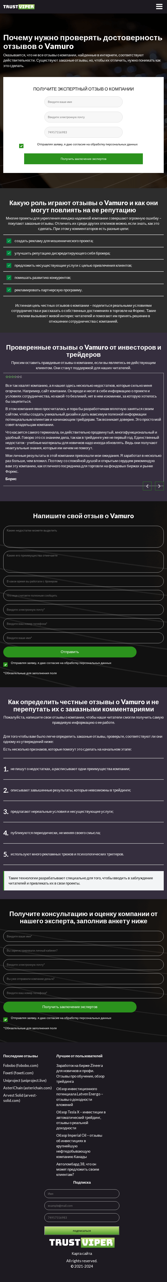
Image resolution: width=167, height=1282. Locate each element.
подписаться (82, 1230)
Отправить (70, 651)
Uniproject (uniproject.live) (25, 1080)
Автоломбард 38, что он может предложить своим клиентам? (77, 1169)
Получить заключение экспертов (83, 159)
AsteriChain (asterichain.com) (27, 1088)
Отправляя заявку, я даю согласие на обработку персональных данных (87, 144)
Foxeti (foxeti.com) (18, 1073)
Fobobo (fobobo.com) (20, 1065)
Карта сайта (82, 1253)
